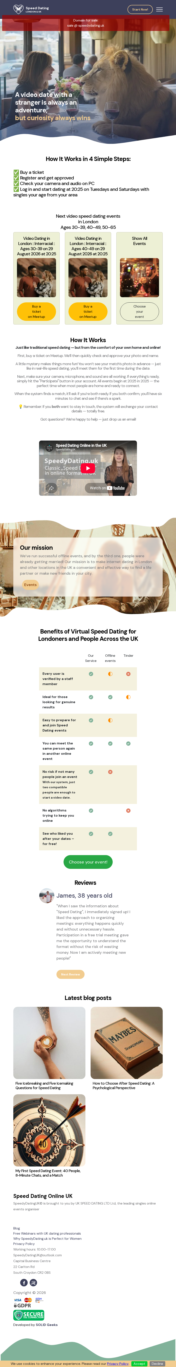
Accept (139, 1363)
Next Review (70, 974)
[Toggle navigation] (159, 9)
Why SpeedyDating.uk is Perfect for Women (47, 1238)
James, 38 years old (84, 896)
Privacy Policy (24, 1243)
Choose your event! (88, 862)
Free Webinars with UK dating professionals (47, 1233)
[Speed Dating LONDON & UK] (18, 9)
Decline (157, 1363)
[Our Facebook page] (24, 1282)
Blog (16, 1228)
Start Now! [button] (140, 9)
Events (30, 584)
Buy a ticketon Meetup (36, 311)
